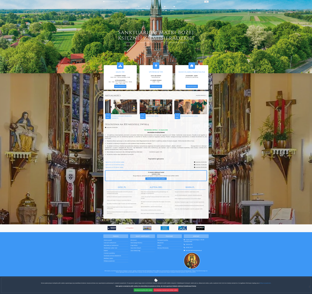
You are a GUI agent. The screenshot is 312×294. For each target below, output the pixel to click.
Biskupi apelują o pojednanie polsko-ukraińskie (151, 210)
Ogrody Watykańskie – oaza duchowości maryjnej (151, 206)
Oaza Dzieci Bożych (136, 248)
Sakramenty (164, 9)
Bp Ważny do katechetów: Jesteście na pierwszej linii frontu (119, 196)
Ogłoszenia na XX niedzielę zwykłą (114, 164)
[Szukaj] (206, 2)
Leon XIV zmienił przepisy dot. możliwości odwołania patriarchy (188, 195)
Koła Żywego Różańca (136, 242)
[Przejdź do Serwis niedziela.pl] (200, 228)
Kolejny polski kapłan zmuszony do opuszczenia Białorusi (119, 200)
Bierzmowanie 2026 (189, 116)
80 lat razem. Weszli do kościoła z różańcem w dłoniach (152, 213)
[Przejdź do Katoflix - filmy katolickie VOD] (164, 228)
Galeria (159, 245)
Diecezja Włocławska (156, 48)
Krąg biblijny (134, 245)
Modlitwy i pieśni (108, 258)
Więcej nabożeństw (119, 86)
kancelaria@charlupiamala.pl (112, 1)
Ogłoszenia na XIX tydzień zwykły (114, 167)
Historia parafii (108, 240)
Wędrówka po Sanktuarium (111, 245)
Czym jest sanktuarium (110, 242)
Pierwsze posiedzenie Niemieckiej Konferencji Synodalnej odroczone (189, 205)
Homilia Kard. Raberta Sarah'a (122, 117)
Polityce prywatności (265, 283)
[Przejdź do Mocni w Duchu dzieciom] (111, 228)
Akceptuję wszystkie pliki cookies (156, 178)
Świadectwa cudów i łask (110, 248)
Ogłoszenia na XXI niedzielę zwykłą (127, 124)
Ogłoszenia (138, 9)
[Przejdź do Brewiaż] (182, 228)
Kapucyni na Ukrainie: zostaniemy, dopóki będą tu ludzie (187, 191)
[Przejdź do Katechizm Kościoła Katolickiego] (129, 228)
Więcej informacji (155, 86)
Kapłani (106, 250)
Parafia (154, 9)
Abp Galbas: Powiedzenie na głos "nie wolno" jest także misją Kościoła (121, 203)
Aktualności (113, 95)
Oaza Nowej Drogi (135, 250)
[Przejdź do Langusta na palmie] (147, 228)
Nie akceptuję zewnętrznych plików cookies (166, 290)
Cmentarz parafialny (109, 253)
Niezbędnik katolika (162, 240)
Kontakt (174, 9)
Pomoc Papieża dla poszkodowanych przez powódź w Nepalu (188, 198)
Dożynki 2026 (152, 116)
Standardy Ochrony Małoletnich (112, 255)
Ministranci (134, 240)
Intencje (147, 9)
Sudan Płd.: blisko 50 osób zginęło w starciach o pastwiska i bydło (189, 208)
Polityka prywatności (109, 261)
